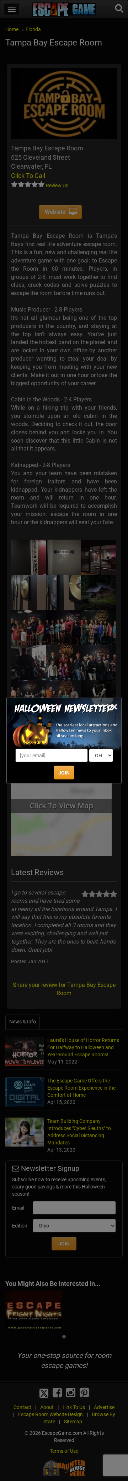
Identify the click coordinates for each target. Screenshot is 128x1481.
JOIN (64, 773)
